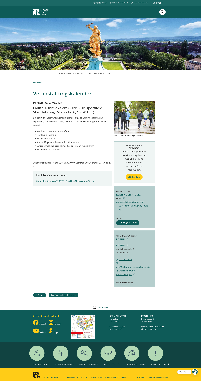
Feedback (92, 377)
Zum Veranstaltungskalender (62, 295)
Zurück (40, 295)
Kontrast (156, 3)
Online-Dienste (41, 364)
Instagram (57, 324)
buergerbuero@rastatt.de (153, 326)
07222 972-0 (117, 329)
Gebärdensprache (120, 3)
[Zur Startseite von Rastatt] (41, 12)
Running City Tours (128, 222)
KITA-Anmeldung (136, 364)
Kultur (80, 73)
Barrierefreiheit (111, 377)
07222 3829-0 (125, 259)
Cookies (123, 377)
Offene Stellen (112, 364)
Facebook (42, 324)
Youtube (42, 332)
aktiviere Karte (134, 177)
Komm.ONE (150, 377)
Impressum (70, 377)
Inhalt (100, 377)
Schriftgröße (99, 3)
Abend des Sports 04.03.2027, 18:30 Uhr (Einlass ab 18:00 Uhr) (65, 181)
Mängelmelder (159, 364)
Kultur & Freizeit (66, 73)
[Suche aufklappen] (162, 12)
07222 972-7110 (150, 329)
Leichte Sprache (141, 3)
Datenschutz (82, 377)
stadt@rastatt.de (118, 326)
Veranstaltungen (64, 364)
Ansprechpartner (88, 364)
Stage (56, 332)
